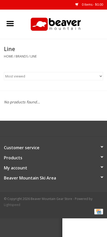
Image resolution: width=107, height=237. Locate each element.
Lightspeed (12, 205)
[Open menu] (10, 23)
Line (33, 56)
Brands (22, 56)
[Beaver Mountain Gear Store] (63, 23)
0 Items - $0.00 (92, 4)
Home (8, 56)
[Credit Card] (97, 211)
